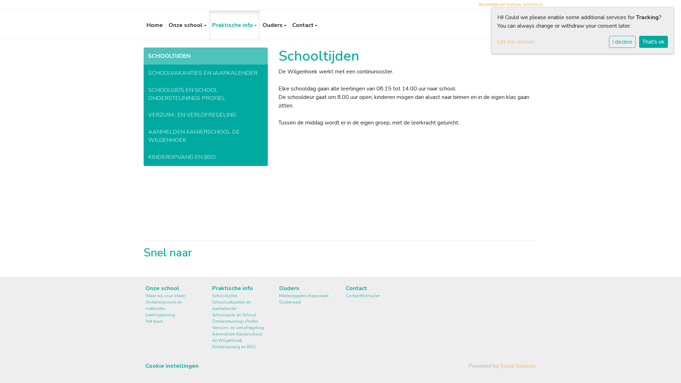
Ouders (273, 25)
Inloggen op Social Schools (511, 4)
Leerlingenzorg (160, 315)
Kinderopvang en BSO (182, 157)
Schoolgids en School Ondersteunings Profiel (186, 94)
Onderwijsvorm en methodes (163, 305)
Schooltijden (169, 56)
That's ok (653, 42)
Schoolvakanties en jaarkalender (203, 73)
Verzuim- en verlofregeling (192, 115)
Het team (154, 321)
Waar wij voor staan (165, 296)
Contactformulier (363, 296)
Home (154, 25)
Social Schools (518, 366)
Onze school (186, 25)
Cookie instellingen (172, 366)
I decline (622, 42)
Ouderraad (290, 302)
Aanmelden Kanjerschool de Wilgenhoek (194, 136)
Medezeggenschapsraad (303, 296)
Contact (303, 25)
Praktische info (233, 25)
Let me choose (515, 42)
